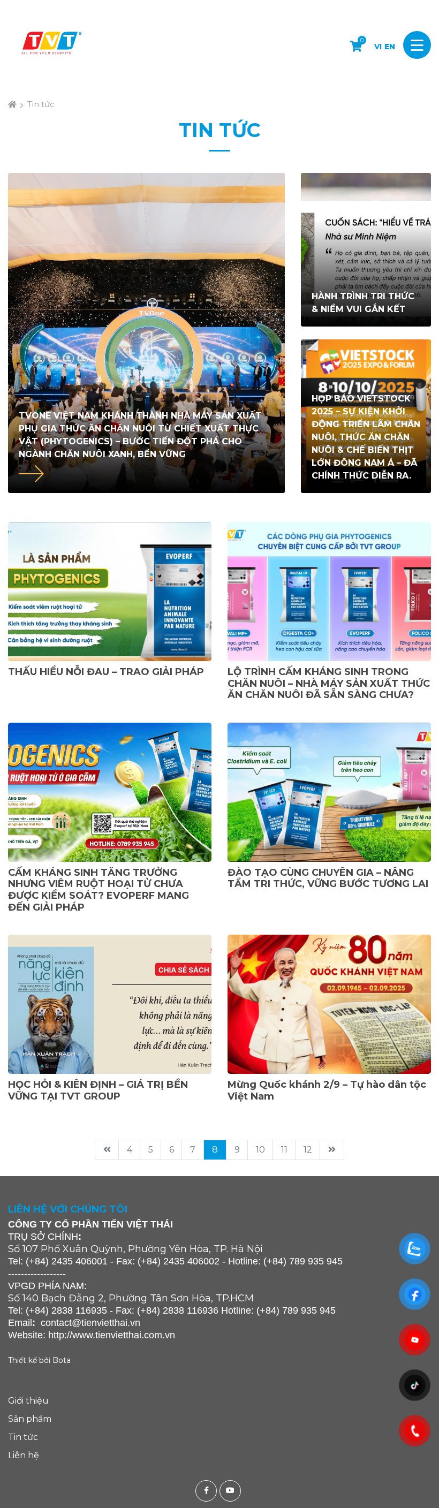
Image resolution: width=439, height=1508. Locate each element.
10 (260, 1150)
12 (308, 1150)
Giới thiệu (28, 1401)
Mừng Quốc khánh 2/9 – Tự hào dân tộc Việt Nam (327, 1090)
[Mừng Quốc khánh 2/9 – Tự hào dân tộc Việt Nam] (329, 1004)
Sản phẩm (29, 1419)
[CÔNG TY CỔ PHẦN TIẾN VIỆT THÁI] (51, 45)
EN (389, 46)
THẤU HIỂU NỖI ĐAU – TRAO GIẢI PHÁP (106, 672)
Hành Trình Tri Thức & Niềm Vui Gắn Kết (363, 302)
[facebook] (207, 1491)
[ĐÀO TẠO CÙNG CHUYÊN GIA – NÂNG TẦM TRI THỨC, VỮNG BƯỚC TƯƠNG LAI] (329, 792)
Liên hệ (23, 1455)
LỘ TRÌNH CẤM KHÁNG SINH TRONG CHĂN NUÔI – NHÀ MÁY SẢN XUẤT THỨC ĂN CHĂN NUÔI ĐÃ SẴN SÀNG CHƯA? (329, 683)
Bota (61, 1360)
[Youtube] (232, 1491)
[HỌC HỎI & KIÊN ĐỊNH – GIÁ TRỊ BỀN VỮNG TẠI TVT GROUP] (109, 1004)
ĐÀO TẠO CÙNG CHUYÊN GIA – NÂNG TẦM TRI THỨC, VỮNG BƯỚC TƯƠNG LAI (328, 878)
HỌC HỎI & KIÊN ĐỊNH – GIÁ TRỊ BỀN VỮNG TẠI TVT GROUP (98, 1090)
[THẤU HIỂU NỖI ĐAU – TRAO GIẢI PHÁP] (109, 591)
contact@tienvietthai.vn (90, 1322)
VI (378, 46)
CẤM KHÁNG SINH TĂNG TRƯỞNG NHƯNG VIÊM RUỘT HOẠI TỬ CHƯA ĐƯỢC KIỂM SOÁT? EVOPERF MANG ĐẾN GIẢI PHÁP (98, 890)
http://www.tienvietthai (94, 1335)
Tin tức (41, 104)
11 (284, 1150)
